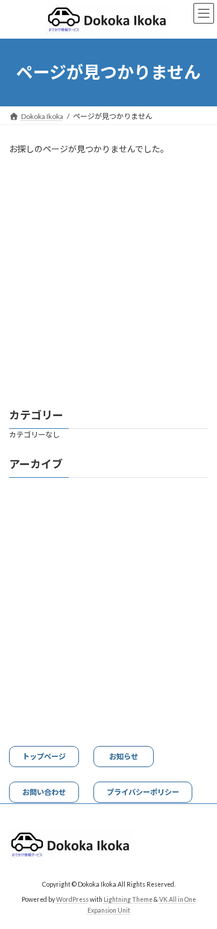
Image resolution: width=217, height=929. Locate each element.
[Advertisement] (108, 282)
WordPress (72, 899)
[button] (44, 756)
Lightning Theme (128, 899)
